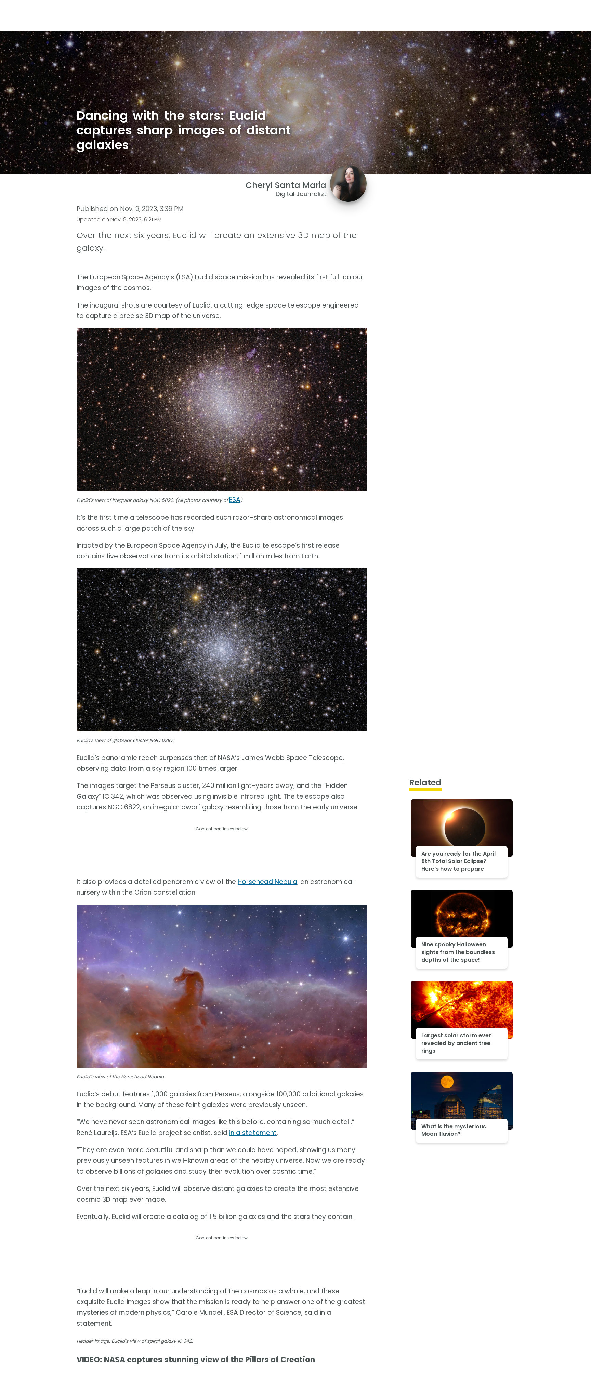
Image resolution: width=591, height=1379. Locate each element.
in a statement (253, 1132)
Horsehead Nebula (267, 881)
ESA (234, 499)
